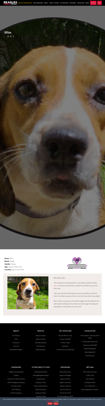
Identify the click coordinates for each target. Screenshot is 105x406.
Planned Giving (41, 396)
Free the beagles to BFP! (65, 396)
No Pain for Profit (65, 393)
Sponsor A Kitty (65, 379)
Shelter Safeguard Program (16, 382)
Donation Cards (41, 382)
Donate (93, 2)
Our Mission (16, 335)
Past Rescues (41, 346)
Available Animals (40, 342)
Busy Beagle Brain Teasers (89, 389)
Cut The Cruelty (16, 386)
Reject (56, 403)
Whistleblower (38, 3)
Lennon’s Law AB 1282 (90, 345)
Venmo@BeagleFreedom (41, 375)
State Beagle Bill (90, 352)
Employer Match (40, 393)
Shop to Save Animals (40, 386)
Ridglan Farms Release (16, 372)
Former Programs (16, 393)
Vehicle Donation (40, 389)
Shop (99, 2)
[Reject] (103, 401)
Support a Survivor (65, 382)
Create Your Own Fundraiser (65, 349)
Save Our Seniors (65, 389)
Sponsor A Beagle (65, 375)
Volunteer (65, 346)
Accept (50, 403)
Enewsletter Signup (16, 349)
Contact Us (16, 342)
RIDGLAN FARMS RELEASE (25, 3)
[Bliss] (27, 276)
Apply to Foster (41, 339)
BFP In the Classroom (90, 372)
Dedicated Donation (40, 372)
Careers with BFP (65, 339)
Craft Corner (90, 375)
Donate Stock (40, 379)
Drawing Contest (89, 382)
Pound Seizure (89, 355)
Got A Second (16, 389)
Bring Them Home (65, 372)
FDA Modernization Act (90, 341)
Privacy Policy (49, 401)
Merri (56, 286)
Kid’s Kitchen (90, 379)
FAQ (16, 339)
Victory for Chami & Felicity (16, 379)
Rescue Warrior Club (65, 335)
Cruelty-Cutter (65, 342)
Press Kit (16, 346)
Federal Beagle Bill (90, 348)
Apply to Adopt (41, 335)
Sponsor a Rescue (65, 386)
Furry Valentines (90, 386)
